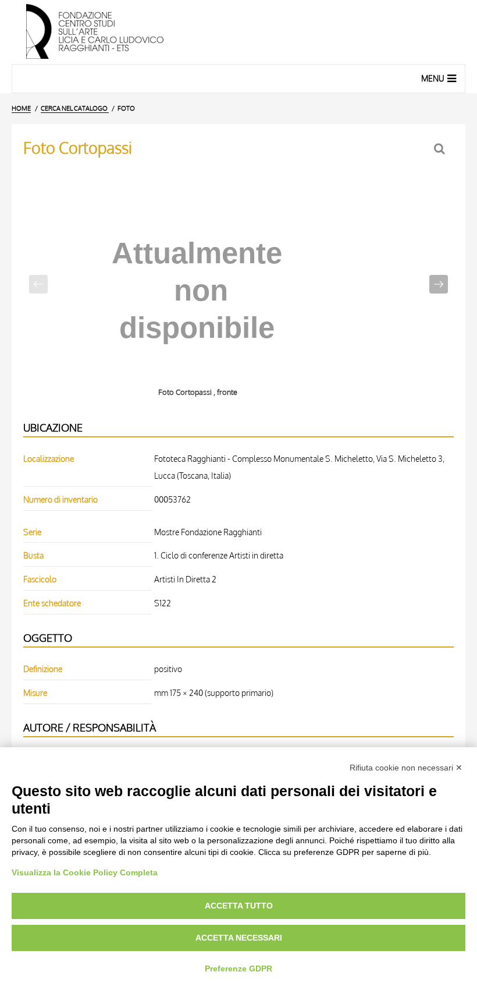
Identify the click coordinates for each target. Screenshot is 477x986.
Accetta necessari (238, 937)
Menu (432, 78)
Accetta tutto (239, 905)
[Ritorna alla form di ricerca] (440, 149)
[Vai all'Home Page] (238, 32)
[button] (438, 284)
